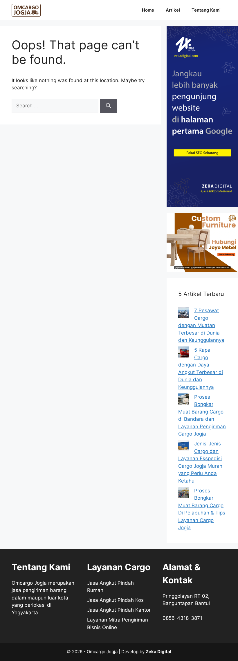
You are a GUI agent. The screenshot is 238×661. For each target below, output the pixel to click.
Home (148, 10)
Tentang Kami (206, 10)
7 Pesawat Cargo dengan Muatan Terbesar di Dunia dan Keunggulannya (201, 325)
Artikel (173, 10)
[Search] (108, 106)
